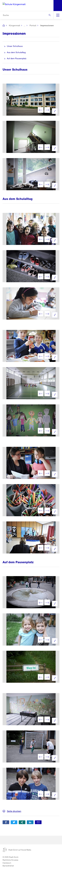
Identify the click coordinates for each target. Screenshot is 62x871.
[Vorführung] (31, 537)
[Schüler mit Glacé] (31, 784)
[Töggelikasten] (31, 709)
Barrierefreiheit (8, 865)
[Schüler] (31, 229)
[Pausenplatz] (31, 592)
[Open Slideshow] (41, 110)
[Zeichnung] (31, 420)
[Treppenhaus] (31, 137)
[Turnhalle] (31, 383)
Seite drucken (14, 811)
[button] (6, 822)
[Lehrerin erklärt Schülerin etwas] (31, 463)
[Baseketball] (31, 746)
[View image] (55, 111)
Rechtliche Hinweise (10, 860)
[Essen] (31, 346)
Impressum (7, 863)
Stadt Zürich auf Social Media (19, 850)
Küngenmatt (14, 25)
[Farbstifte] (31, 500)
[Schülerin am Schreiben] (31, 303)
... (24, 25)
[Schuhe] (31, 266)
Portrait (33, 25)
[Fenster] (31, 174)
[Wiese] (31, 667)
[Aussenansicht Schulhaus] (31, 100)
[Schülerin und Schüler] (31, 629)
